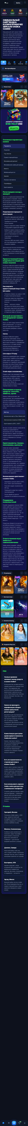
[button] (21, 86)
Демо (7, 105)
